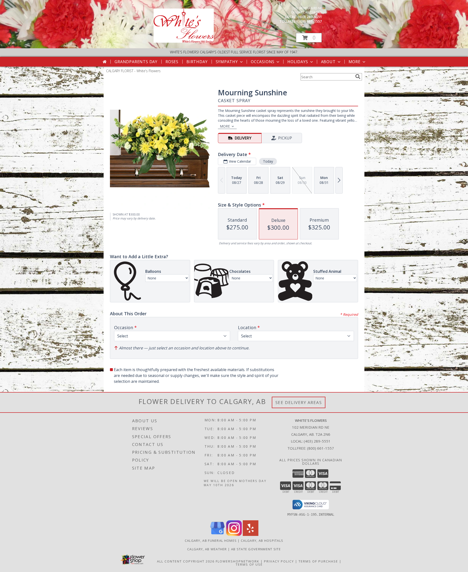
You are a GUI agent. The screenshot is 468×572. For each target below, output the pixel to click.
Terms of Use (249, 564)
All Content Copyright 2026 (185, 561)
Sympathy (227, 61)
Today (268, 161)
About (328, 61)
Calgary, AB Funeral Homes (211, 540)
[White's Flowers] (184, 41)
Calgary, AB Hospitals (262, 540)
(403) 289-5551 (310, 16)
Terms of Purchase (318, 561)
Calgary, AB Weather (207, 549)
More (355, 61)
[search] (358, 76)
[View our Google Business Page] (217, 534)
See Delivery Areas (298, 402)
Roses (172, 61)
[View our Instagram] (234, 534)
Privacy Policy (279, 561)
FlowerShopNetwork (237, 561)
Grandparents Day (136, 61)
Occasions (262, 61)
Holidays (297, 61)
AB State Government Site (256, 549)
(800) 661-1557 (310, 21)
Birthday (196, 61)
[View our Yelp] (250, 534)
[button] (309, 37)
